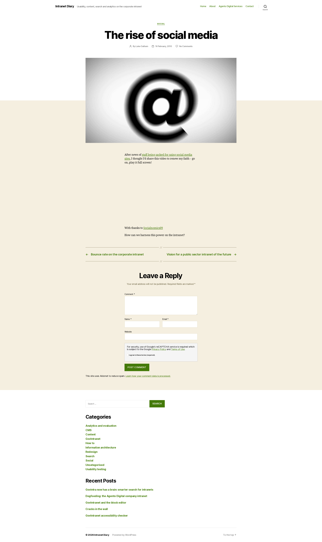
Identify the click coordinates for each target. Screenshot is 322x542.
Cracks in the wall (97, 509)
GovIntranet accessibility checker (107, 515)
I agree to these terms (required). (142, 355)
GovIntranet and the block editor (106, 502)
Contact (250, 6)
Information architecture (101, 447)
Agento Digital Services (231, 6)
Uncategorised (95, 465)
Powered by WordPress (124, 535)
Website (128, 331)
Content (91, 434)
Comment (130, 294)
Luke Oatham (142, 46)
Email (165, 319)
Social (161, 24)
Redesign (91, 451)
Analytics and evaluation (101, 425)
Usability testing (96, 469)
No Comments (185, 46)
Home (203, 6)
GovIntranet (93, 438)
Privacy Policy (159, 349)
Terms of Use (178, 349)
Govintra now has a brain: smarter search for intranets (119, 489)
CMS (89, 430)
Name (128, 319)
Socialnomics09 (153, 228)
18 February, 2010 (163, 46)
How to (90, 443)
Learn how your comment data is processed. (148, 376)
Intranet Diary (64, 6)
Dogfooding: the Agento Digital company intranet (116, 496)
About (212, 6)
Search (90, 456)
